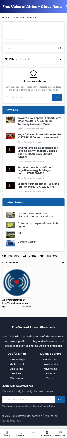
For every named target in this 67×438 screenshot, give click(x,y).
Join (57, 97)
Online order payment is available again (38, 224)
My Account (47, 435)
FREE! (20, 233)
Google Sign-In (26, 242)
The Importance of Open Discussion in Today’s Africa (35, 215)
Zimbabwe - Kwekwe (24, 17)
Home (5, 17)
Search (20, 435)
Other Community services (30, 128)
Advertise (60, 435)
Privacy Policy (48, 406)
